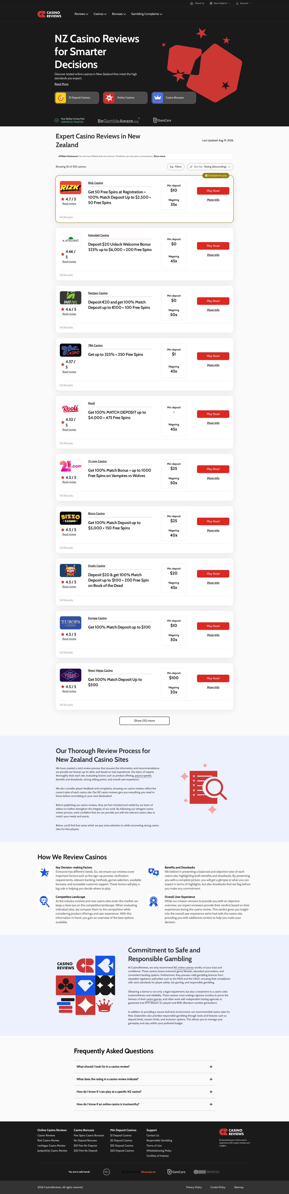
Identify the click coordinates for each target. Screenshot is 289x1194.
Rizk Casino (95, 183)
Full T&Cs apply (66, 275)
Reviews (80, 14)
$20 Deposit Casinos (122, 1150)
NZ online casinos (184, 967)
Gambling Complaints (145, 14)
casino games (154, 999)
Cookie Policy (217, 1187)
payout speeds (143, 775)
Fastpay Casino (98, 293)
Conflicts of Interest (158, 1155)
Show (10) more (144, 720)
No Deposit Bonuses (85, 1140)
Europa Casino (97, 618)
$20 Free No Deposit (85, 1150)
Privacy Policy (194, 1187)
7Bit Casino (95, 345)
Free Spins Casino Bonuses (89, 1135)
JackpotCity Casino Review (52, 1150)
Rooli (91, 403)
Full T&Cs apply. (66, 217)
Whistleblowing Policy (159, 1150)
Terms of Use (154, 1145)
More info (213, 200)
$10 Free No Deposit (85, 1145)
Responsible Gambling (159, 1140)
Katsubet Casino (98, 235)
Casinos (98, 14)
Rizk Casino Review (48, 1140)
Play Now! (213, 191)
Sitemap (239, 1187)
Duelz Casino (96, 566)
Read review (69, 203)
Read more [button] (61, 84)
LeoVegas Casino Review (51, 1145)
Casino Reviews (46, 1135)
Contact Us (153, 1135)
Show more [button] (159, 156)
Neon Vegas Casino (100, 670)
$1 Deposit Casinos (121, 1135)
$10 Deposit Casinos (121, 1145)
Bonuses (117, 14)
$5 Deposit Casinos (121, 1140)
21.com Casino (97, 461)
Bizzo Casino (96, 513)
